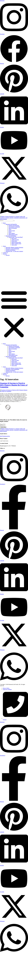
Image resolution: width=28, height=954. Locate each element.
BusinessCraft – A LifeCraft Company (14, 251)
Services (5, 253)
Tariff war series (15, 239)
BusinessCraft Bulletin (11, 235)
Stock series (14, 244)
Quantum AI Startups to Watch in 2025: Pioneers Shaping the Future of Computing (13, 385)
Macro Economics (13, 228)
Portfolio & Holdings (10, 250)
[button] (14, 314)
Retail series (14, 241)
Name (1, 424)
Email (1, 425)
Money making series (16, 243)
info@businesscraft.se (5, 436)
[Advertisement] (14, 271)
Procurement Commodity (14, 226)
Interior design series (16, 242)
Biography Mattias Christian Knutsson (14, 247)
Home (4, 223)
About (4, 246)
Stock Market (12, 233)
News (10, 229)
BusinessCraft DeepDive (11, 224)
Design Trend (12, 230)
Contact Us (5, 252)
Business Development (14, 225)
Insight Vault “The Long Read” (16, 237)
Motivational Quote (13, 234)
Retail (10, 232)
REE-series (14, 238)
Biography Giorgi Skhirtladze (12, 248)
